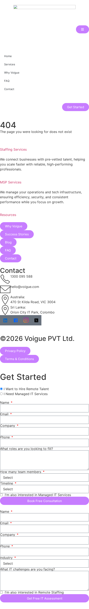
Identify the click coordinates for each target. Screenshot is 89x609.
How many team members (21, 471)
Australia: (17, 297)
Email (5, 414)
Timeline (7, 483)
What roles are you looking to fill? (26, 448)
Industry (7, 557)
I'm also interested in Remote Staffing (34, 592)
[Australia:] (5, 300)
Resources (8, 215)
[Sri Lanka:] (5, 310)
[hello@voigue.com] (5, 289)
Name (5, 402)
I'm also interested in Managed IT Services (38, 494)
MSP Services (10, 182)
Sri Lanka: (18, 307)
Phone (5, 437)
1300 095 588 (21, 276)
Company (8, 425)
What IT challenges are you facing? (27, 569)
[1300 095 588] (5, 279)
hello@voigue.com (24, 287)
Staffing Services (13, 149)
